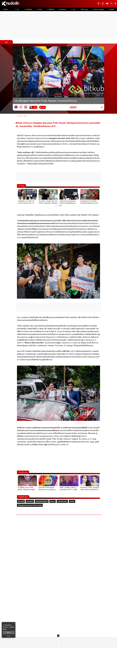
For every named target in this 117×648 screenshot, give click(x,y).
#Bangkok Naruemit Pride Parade (30, 505)
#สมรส (52, 501)
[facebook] (98, 3)
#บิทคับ (72, 501)
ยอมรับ (8, 632)
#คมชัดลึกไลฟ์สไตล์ (42, 501)
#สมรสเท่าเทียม (62, 501)
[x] (103, 3)
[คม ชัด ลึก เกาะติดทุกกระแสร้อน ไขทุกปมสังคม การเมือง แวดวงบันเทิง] (58, 3)
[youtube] (107, 3)
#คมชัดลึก (30, 501)
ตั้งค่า (8, 636)
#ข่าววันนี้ (21, 501)
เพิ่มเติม (5, 629)
